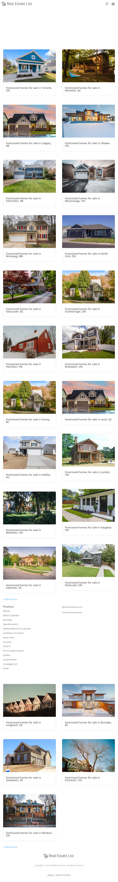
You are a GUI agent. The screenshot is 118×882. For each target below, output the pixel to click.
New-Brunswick (10, 624)
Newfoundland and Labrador (17, 628)
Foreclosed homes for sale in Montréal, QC (82, 89)
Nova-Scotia (8, 637)
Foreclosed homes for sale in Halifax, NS (28, 476)
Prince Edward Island (13, 650)
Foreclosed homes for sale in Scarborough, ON (82, 310)
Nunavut (7, 642)
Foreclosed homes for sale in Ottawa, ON (87, 144)
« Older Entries (10, 599)
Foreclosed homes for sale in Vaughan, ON (88, 529)
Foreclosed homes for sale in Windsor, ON (29, 834)
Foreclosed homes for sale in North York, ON (86, 255)
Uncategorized (10, 664)
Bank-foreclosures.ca (72, 607)
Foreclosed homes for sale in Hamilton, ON (23, 365)
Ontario (6, 646)
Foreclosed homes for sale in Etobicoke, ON (82, 584)
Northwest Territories (13, 633)
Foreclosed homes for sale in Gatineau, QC (23, 586)
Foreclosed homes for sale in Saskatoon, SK (23, 779)
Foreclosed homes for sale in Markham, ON (23, 531)
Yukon (6, 668)
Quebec (7, 655)
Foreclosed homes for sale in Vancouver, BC (23, 310)
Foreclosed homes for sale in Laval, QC (88, 419)
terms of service (63, 875)
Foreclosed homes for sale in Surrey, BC (28, 421)
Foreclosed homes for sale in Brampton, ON (82, 365)
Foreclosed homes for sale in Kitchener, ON (82, 779)
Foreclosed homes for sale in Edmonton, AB (23, 200)
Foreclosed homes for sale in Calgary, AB (28, 144)
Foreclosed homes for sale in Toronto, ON (29, 89)
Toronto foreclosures (72, 612)
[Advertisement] (59, 28)
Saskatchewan (10, 659)
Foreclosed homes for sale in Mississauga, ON (82, 200)
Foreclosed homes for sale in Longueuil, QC (23, 724)
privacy (51, 875)
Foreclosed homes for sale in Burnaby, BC (88, 724)
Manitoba (7, 620)
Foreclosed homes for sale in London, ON (88, 473)
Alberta (6, 611)
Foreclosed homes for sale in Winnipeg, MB (23, 255)
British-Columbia (11, 615)
